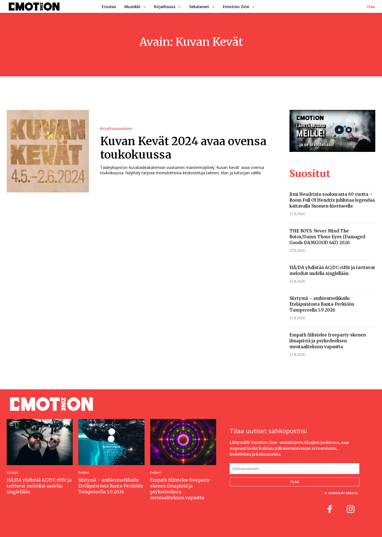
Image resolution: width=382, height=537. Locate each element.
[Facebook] (330, 510)
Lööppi (12, 472)
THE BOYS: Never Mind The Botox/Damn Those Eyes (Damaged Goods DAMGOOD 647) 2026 (327, 236)
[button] (371, 7)
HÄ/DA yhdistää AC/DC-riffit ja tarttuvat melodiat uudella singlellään (332, 270)
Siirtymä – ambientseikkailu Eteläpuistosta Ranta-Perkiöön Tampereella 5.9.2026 (321, 304)
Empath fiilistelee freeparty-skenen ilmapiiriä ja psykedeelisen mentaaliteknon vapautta (327, 340)
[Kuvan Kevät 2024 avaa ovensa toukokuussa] (48, 151)
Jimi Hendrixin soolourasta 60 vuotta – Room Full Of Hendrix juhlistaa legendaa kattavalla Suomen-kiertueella (332, 200)
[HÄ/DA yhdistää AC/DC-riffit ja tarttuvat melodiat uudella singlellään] (40, 442)
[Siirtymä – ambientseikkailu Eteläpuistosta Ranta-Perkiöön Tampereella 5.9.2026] (111, 442)
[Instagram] (350, 510)
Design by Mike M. (343, 493)
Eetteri (83, 472)
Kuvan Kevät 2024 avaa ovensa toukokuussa (183, 148)
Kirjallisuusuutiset (116, 128)
